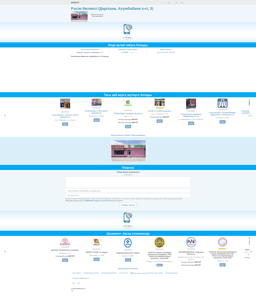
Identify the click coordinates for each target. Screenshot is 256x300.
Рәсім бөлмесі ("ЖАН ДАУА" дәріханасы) (96, 111)
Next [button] (251, 116)
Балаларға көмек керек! (155, 273)
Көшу (65, 124)
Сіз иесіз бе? (123, 273)
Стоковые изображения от (81, 278)
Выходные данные (172, 273)
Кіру (182, 3)
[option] (128, 115)
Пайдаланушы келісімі (91, 273)
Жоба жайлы (76, 273)
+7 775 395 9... (128, 39)
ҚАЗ (168, 3)
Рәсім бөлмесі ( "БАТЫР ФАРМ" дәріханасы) (65, 116)
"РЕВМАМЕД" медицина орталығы (128, 113)
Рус (79, 283)
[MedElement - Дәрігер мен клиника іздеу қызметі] (75, 2)
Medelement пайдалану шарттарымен (98, 201)
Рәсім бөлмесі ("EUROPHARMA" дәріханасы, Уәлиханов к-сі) (222, 113)
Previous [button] (5, 116)
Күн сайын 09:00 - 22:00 (165, 52)
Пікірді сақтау (128, 204)
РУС (176, 3)
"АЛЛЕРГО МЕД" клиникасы (159, 111)
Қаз (73, 283)
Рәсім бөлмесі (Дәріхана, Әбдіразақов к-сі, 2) (191, 115)
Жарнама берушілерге (109, 273)
